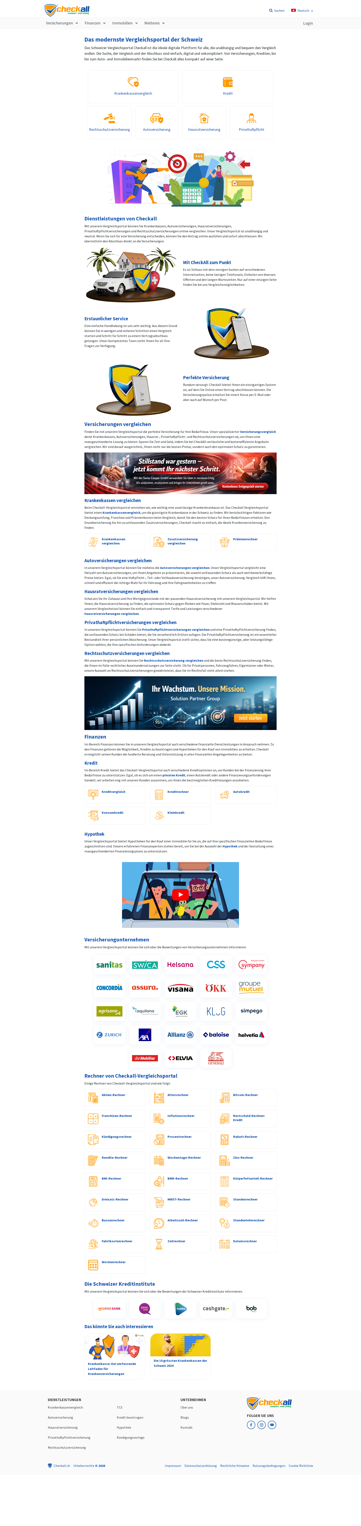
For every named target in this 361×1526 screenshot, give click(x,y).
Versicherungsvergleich (258, 432)
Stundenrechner (245, 1199)
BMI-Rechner (111, 1178)
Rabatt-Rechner (245, 1136)
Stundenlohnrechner (248, 1220)
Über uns (186, 1407)
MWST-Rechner (179, 1199)
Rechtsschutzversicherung (67, 1447)
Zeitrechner (176, 1241)
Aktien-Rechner (113, 1095)
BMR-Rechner (178, 1178)
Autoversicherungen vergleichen (185, 568)
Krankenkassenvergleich (121, 512)
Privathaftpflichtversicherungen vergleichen (176, 629)
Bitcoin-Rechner (245, 1095)
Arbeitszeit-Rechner (183, 1220)
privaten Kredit (174, 775)
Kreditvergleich (113, 792)
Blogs (184, 1417)
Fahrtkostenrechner (117, 1241)
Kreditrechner (178, 792)
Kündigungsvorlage (131, 1437)
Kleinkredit (176, 812)
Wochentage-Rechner (184, 1157)
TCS (119, 1407)
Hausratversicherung (63, 1427)
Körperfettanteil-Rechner (253, 1178)
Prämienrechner (245, 539)
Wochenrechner (114, 1262)
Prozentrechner (180, 1136)
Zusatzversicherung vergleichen (183, 541)
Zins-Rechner (243, 1157)
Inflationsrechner (181, 1116)
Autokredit (241, 792)
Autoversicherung (60, 1417)
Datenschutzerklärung (200, 1466)
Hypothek (230, 846)
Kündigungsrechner (117, 1136)
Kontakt (186, 1427)
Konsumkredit (112, 812)
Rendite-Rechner (114, 1157)
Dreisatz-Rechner (115, 1199)
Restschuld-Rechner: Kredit (249, 1118)
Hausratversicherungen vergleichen (111, 614)
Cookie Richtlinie (301, 1466)
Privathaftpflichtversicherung (69, 1437)
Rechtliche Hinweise (234, 1466)
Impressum (173, 1466)
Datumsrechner (245, 1241)
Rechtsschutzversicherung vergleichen (173, 660)
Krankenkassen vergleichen (113, 541)
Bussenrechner (113, 1220)
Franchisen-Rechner (117, 1116)
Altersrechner (178, 1095)
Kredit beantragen (130, 1417)
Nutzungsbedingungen (269, 1466)
